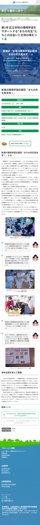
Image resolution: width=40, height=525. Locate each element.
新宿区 (14, 428)
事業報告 (4, 457)
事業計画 (4, 453)
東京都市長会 (5, 469)
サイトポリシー (6, 499)
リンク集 (4, 497)
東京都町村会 (5, 473)
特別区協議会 (5, 486)
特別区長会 (5, 471)
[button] (20, 66)
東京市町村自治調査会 (8, 484)
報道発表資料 (5, 455)
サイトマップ (5, 495)
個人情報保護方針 (7, 501)
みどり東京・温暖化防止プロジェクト (13, 451)
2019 (13, 430)
